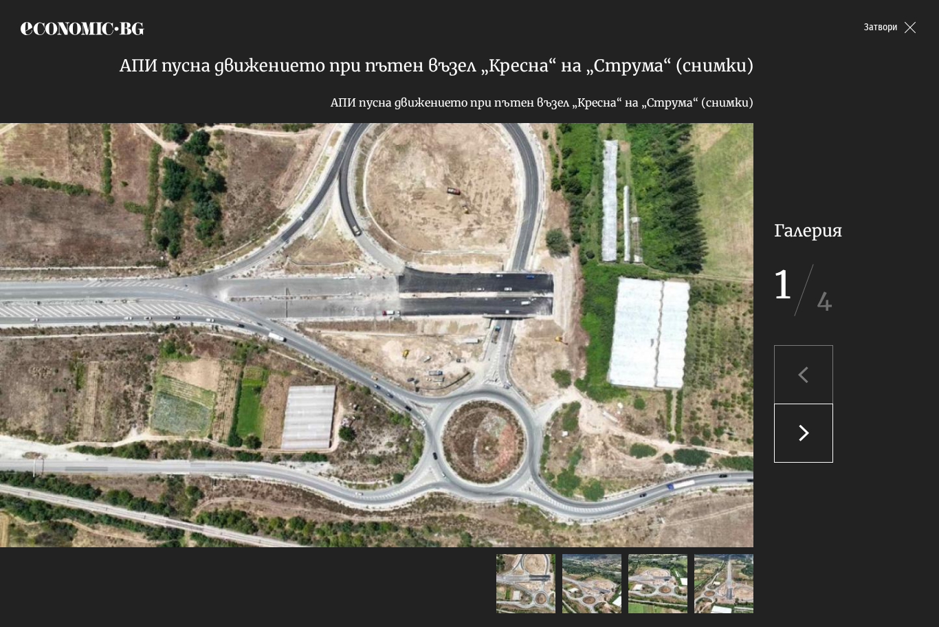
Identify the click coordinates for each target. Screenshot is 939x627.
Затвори (881, 27)
